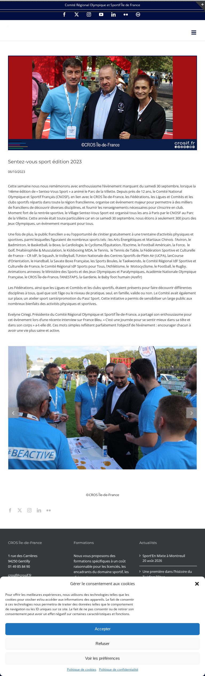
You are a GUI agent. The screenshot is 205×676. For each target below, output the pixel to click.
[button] (197, 583)
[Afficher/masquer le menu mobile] (194, 32)
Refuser (102, 643)
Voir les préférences (102, 658)
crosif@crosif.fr (19, 575)
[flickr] (48, 510)
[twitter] (20, 510)
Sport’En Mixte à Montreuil (164, 555)
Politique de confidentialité (118, 669)
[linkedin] (39, 510)
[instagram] (29, 510)
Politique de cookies (81, 669)
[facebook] (10, 510)
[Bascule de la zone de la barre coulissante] (200, 6)
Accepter (103, 629)
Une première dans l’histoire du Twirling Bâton (167, 574)
